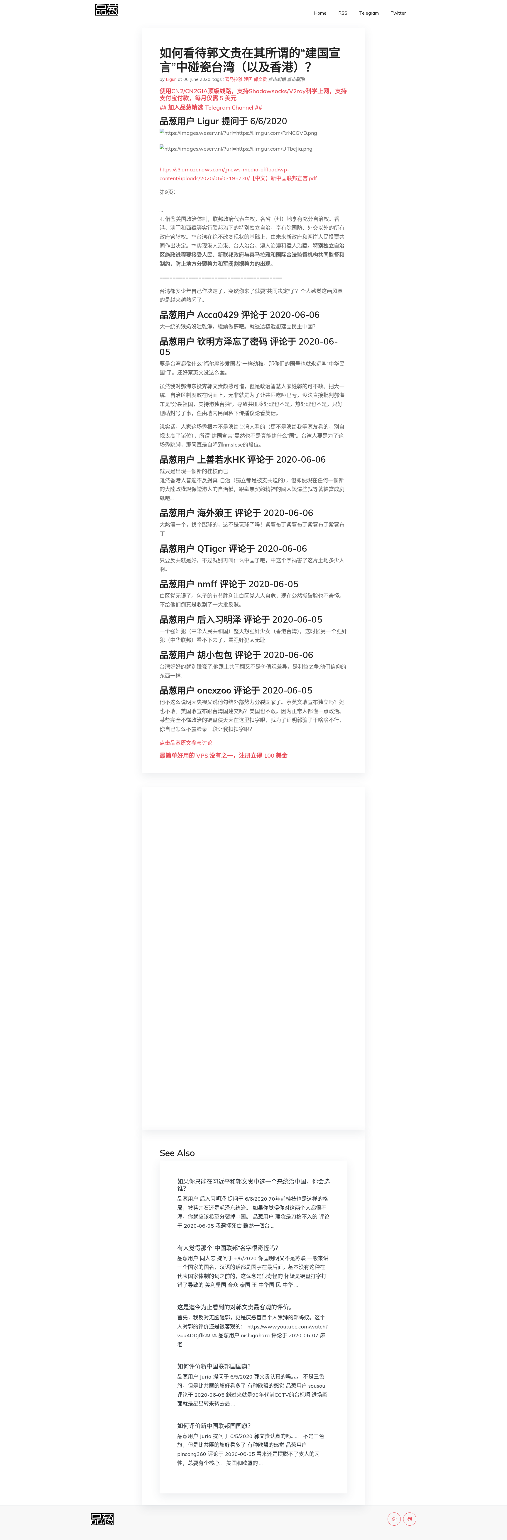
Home (320, 13)
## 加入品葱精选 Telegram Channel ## (211, 107)
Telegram (369, 13)
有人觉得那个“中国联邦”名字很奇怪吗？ (229, 1248)
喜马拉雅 (234, 79)
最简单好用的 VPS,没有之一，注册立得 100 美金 (224, 755)
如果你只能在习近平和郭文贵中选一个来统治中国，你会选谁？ (253, 1185)
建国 (248, 79)
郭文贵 (260, 79)
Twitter (398, 13)
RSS (342, 13)
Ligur (171, 79)
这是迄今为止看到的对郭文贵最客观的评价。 (236, 1307)
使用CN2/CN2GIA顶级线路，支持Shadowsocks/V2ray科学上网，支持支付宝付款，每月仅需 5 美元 (253, 94)
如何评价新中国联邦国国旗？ (215, 1366)
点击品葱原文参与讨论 (186, 743)
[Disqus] (253, 885)
